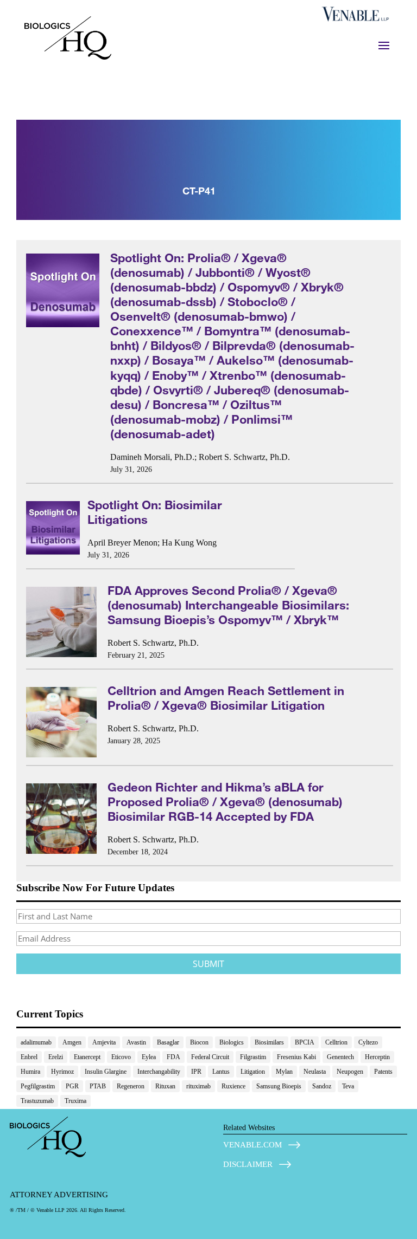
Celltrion (336, 1042)
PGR (72, 1086)
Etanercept (87, 1057)
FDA (173, 1057)
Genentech (340, 1057)
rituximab (198, 1086)
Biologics (231, 1042)
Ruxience (233, 1086)
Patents (383, 1071)
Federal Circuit (210, 1057)
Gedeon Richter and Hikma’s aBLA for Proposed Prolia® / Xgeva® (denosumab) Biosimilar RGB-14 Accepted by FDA (225, 801)
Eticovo (121, 1057)
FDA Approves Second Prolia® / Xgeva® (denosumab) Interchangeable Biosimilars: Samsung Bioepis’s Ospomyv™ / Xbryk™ (228, 605)
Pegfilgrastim (38, 1086)
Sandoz (321, 1086)
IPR (196, 1071)
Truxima (75, 1101)
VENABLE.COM (252, 1144)
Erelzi (55, 1057)
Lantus (221, 1071)
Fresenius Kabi (296, 1057)
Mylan (284, 1071)
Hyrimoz (62, 1071)
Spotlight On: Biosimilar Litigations (154, 512)
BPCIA (304, 1042)
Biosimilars (269, 1042)
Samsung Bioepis (278, 1086)
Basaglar (168, 1042)
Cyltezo (368, 1042)
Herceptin (377, 1057)
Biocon (199, 1042)
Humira (30, 1071)
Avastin (136, 1042)
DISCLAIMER (248, 1164)
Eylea (149, 1057)
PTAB (98, 1086)
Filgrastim (253, 1057)
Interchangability (158, 1071)
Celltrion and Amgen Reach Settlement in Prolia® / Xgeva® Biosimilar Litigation (226, 697)
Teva (348, 1086)
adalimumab (36, 1042)
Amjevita (104, 1042)
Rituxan (165, 1086)
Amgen (71, 1042)
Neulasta (315, 1071)
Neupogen (350, 1071)
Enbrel (29, 1057)
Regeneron (130, 1086)
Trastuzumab (37, 1101)
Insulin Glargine (106, 1071)
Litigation (253, 1071)
